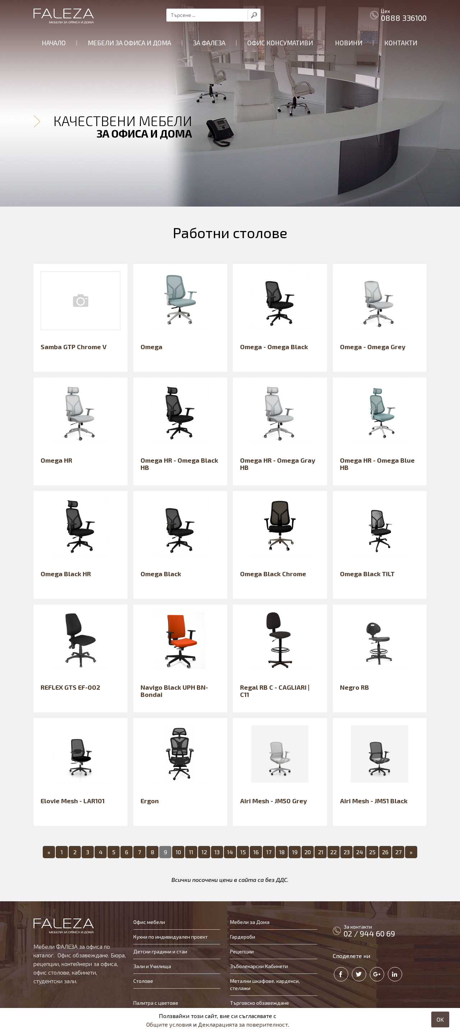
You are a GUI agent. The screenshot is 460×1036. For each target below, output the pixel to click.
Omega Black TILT (367, 573)
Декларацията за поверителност (243, 1024)
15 (243, 851)
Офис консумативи (280, 43)
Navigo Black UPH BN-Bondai (174, 691)
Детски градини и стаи (160, 951)
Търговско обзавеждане (259, 1003)
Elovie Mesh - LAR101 (73, 800)
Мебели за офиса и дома (129, 43)
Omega (151, 346)
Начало (54, 43)
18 (282, 851)
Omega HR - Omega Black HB (179, 464)
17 (268, 851)
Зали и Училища (152, 966)
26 (385, 851)
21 (320, 851)
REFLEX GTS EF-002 (70, 687)
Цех (404, 15)
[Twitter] (359, 974)
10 (178, 851)
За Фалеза (209, 43)
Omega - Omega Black (274, 346)
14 (230, 851)
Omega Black (161, 573)
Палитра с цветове (155, 1003)
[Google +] (377, 974)
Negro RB (354, 687)
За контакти (369, 930)
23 (347, 851)
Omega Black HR (66, 573)
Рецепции (242, 951)
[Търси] (254, 15)
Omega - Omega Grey (372, 346)
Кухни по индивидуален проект (170, 937)
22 (333, 851)
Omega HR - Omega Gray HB (277, 464)
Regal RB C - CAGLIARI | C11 (274, 691)
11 (191, 851)
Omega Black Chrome (273, 573)
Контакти (400, 43)
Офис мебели (149, 922)
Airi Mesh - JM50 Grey (273, 800)
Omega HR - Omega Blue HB (377, 464)
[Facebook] (341, 974)
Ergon (150, 800)
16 (256, 851)
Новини (348, 43)
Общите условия (169, 1024)
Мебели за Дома (250, 922)
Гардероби (242, 937)
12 (204, 851)
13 (217, 851)
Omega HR (56, 460)
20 (307, 851)
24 (359, 851)
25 (372, 851)
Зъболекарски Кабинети (259, 966)
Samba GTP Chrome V (74, 346)
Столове (143, 981)
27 (398, 851)
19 (295, 851)
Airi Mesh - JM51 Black (374, 800)
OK (440, 1019)
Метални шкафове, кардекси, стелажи (265, 984)
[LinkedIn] (395, 974)
